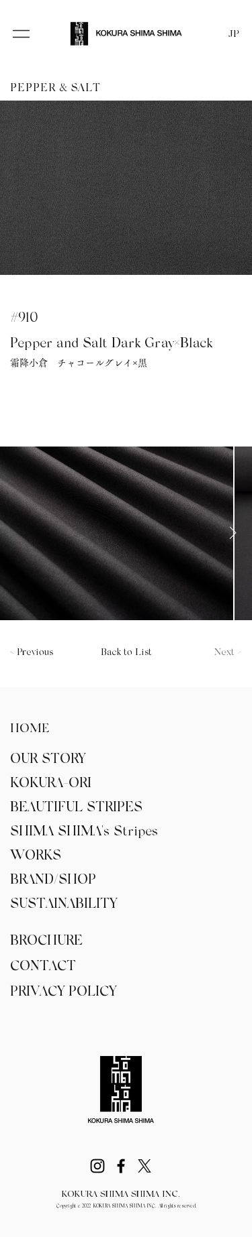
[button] (21, 33)
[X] (144, 1166)
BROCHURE (46, 941)
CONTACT (43, 967)
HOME (30, 729)
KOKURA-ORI (50, 783)
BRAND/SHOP (53, 880)
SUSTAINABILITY (63, 904)
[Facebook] (121, 1166)
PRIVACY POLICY (63, 992)
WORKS (35, 856)
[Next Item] (232, 533)
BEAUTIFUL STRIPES (76, 808)
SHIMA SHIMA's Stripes (84, 832)
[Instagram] (97, 1166)
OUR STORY (47, 759)
